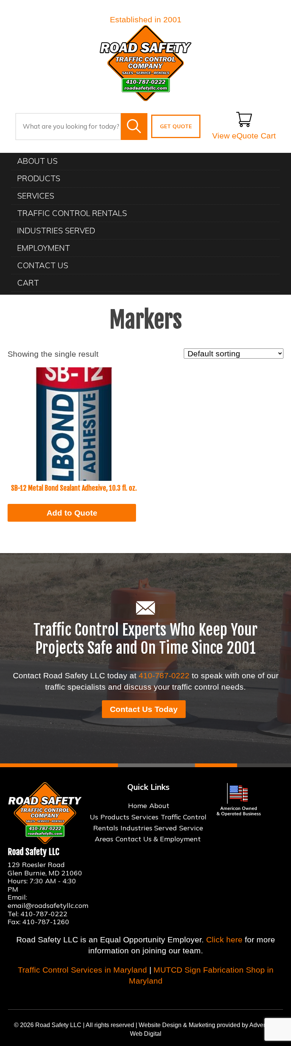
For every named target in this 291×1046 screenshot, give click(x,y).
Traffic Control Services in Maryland (82, 969)
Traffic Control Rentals (72, 213)
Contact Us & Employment (158, 839)
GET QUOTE (176, 126)
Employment (43, 248)
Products (38, 178)
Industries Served (56, 230)
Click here (224, 939)
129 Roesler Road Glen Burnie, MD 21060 (45, 868)
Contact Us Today (144, 709)
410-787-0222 (164, 675)
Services (35, 195)
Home (137, 805)
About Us (37, 161)
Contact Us (42, 265)
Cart (28, 283)
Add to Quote (72, 512)
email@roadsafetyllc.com (48, 905)
